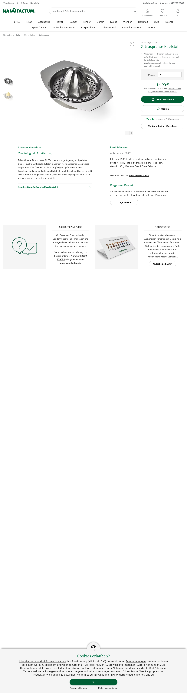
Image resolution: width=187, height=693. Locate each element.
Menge (151, 75)
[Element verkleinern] (127, 133)
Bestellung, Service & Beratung (163, 3)
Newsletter (35, 3)
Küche (17, 35)
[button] (132, 44)
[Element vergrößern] (131, 133)
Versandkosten (175, 88)
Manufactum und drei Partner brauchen (42, 661)
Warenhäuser (8, 3)
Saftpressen (43, 35)
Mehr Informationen (107, 688)
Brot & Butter (22, 3)
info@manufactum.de (70, 263)
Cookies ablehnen (78, 688)
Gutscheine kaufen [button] (162, 263)
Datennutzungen (136, 661)
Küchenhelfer (29, 35)
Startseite (7, 35)
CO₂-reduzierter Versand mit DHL (162, 91)
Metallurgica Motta (139, 175)
